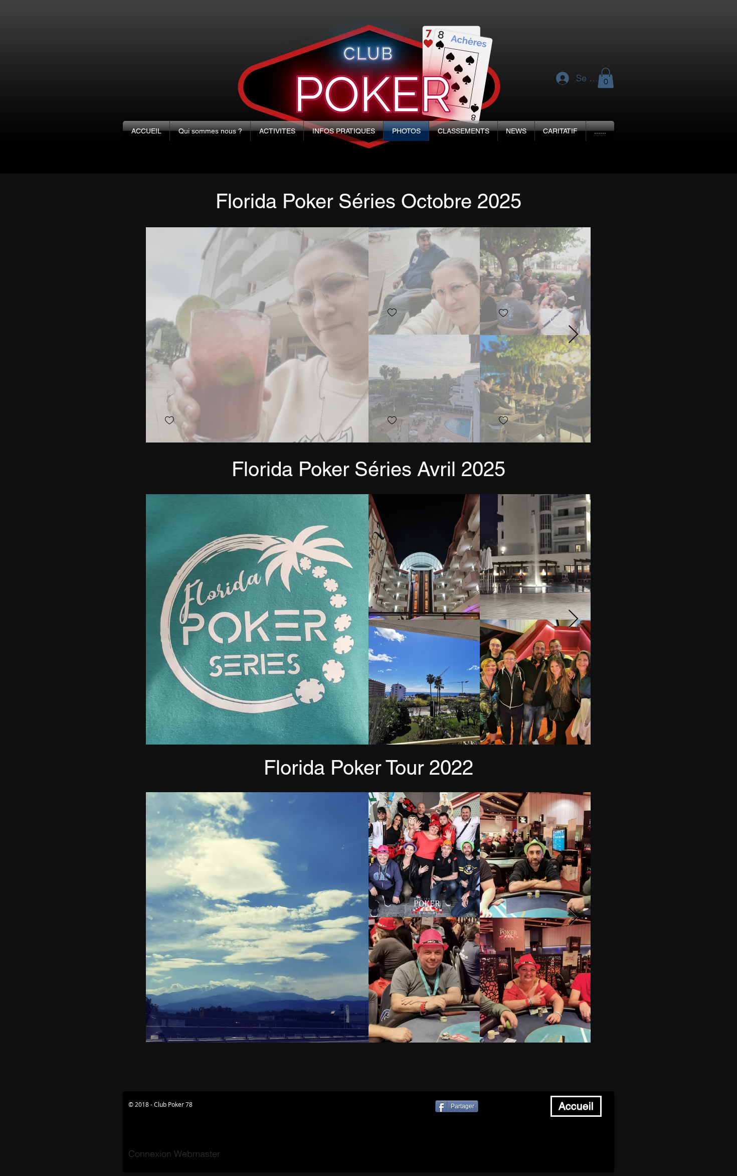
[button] (210, 131)
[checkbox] (169, 420)
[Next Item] (573, 335)
